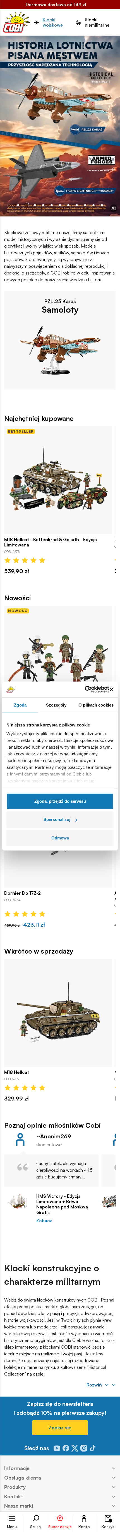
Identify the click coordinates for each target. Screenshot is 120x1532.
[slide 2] (35, 205)
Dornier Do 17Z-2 (22, 893)
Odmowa (60, 837)
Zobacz (44, 1220)
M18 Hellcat (16, 1072)
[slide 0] (18, 205)
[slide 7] (77, 205)
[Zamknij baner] (112, 689)
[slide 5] (60, 205)
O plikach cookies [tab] (96, 704)
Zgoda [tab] (20, 704)
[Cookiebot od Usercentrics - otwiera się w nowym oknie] (84, 689)
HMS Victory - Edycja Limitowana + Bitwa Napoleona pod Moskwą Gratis (62, 1204)
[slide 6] (68, 205)
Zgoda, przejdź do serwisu (60, 801)
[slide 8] (85, 205)
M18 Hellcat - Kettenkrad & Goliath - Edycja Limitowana (50, 542)
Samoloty (60, 309)
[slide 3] (43, 205)
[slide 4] (51, 205)
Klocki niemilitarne (97, 22)
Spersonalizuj (57, 819)
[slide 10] (102, 205)
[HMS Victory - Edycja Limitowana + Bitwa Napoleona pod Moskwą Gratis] (17, 1201)
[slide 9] (93, 205)
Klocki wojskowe (53, 22)
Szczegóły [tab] (56, 704)
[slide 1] (26, 205)
